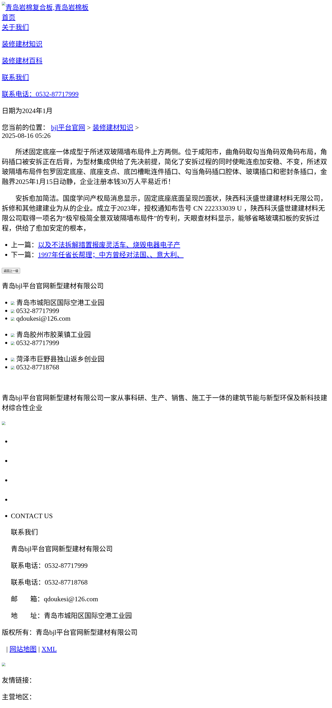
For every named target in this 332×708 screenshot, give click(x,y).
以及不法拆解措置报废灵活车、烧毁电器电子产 (109, 244)
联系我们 (26, 499)
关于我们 (26, 441)
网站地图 (23, 649)
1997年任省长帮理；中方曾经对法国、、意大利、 (111, 254)
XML (49, 649)
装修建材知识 (113, 127)
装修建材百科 (34, 480)
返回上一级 (11, 271)
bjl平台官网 (68, 127)
